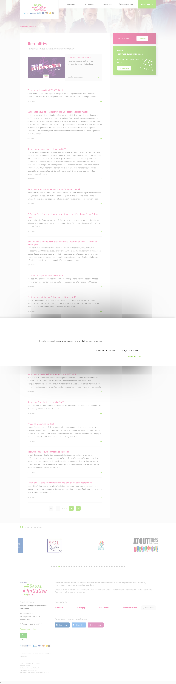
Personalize (134, 357)
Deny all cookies (105, 351)
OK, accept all (130, 351)
